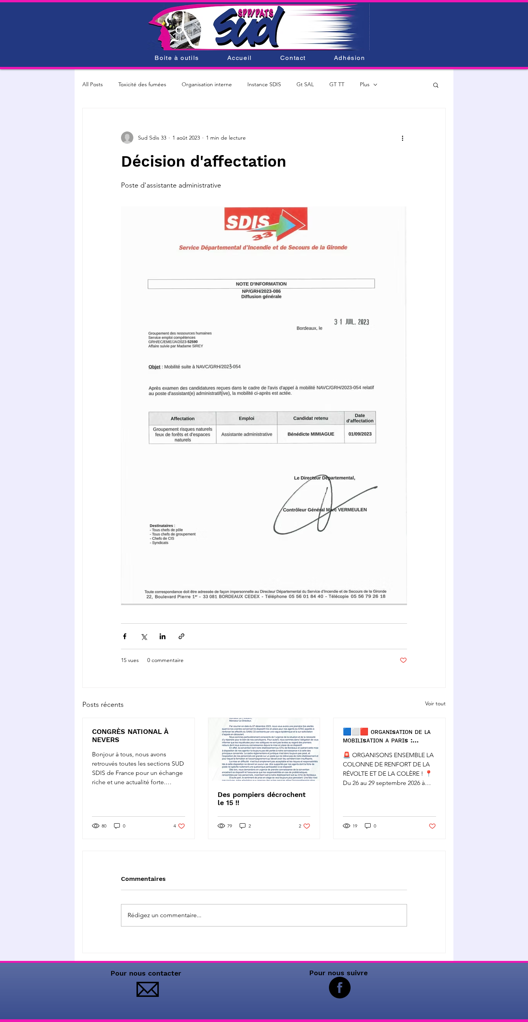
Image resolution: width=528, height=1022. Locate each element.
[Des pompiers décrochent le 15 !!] (264, 749)
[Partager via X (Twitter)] (143, 636)
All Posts (92, 84)
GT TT (336, 84)
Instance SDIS (264, 84)
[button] (435, 85)
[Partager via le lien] (181, 636)
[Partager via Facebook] (124, 636)
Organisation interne (207, 84)
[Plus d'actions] (402, 137)
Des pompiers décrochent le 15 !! (262, 798)
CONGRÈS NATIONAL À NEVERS (130, 735)
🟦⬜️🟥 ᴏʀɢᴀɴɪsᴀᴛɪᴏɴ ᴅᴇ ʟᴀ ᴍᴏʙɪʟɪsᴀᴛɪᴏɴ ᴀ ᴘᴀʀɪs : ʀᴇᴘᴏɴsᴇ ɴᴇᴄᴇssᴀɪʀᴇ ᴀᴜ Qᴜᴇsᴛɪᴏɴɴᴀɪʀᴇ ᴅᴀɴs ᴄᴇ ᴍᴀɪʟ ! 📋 (389, 735)
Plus (365, 84)
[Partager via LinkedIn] (162, 636)
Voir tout (435, 703)
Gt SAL (305, 84)
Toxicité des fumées (142, 84)
